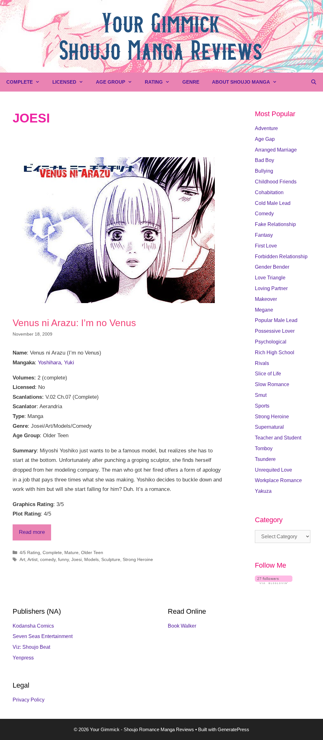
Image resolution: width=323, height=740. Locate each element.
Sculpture (110, 559)
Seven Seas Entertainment (43, 636)
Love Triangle (270, 277)
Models (91, 559)
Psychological (270, 341)
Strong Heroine (138, 559)
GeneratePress (233, 729)
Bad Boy (264, 160)
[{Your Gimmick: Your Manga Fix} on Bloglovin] (273, 582)
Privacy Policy (28, 699)
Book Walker (182, 626)
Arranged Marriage (276, 149)
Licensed (64, 82)
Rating (154, 82)
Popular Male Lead (276, 320)
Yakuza (263, 491)
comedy (48, 559)
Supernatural (269, 427)
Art (22, 559)
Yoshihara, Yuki (56, 363)
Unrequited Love (273, 470)
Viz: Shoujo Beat (31, 647)
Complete (19, 82)
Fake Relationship (275, 224)
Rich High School (274, 352)
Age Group (110, 82)
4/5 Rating (30, 552)
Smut (261, 395)
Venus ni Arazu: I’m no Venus (74, 323)
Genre (190, 82)
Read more (32, 532)
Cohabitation (269, 192)
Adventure (266, 128)
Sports (262, 406)
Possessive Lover (275, 331)
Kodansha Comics (33, 626)
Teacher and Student (278, 437)
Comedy (264, 213)
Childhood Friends (276, 181)
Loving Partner (271, 288)
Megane (264, 310)
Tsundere (265, 459)
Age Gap (265, 139)
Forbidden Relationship (281, 256)
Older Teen (92, 552)
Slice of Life (268, 373)
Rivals (262, 363)
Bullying (264, 171)
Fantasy (264, 235)
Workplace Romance (278, 480)
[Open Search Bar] (313, 82)
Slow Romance (272, 384)
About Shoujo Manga (241, 82)
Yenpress (23, 657)
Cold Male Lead (273, 203)
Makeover (266, 299)
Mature (71, 552)
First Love (266, 245)
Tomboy (264, 448)
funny (63, 559)
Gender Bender (272, 267)
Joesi (76, 559)
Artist (32, 559)
